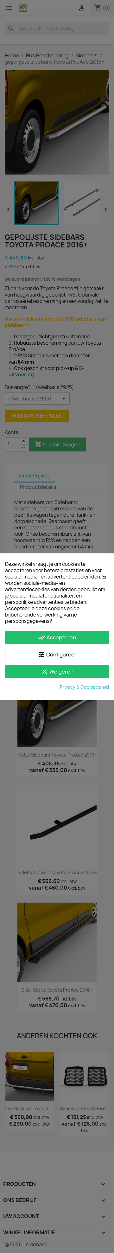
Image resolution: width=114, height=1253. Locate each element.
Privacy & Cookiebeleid (84, 687)
